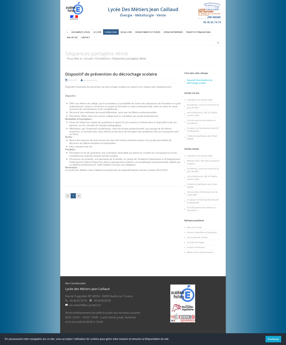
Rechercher (218, 43)
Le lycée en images (195, 242)
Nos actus (72, 37)
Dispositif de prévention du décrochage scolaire (111, 74)
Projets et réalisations (198, 32)
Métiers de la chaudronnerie (200, 252)
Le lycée (97, 32)
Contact (85, 37)
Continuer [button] (273, 339)
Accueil (88, 58)
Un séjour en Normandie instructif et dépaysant (203, 129)
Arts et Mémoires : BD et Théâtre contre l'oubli (202, 114)
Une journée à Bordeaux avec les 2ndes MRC (202, 193)
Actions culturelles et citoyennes (202, 232)
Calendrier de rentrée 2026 (199, 99)
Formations (111, 32)
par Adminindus (90, 80)
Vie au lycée (126, 32)
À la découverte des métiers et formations (201, 122)
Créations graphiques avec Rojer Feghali (202, 137)
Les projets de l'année (197, 237)
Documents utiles (81, 32)
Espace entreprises (173, 32)
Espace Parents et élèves (147, 32)
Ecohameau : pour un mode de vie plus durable (203, 106)
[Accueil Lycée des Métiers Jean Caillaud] (74, 19)
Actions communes (196, 247)
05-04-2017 (72, 80)
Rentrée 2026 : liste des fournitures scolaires (203, 162)
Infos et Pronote (194, 227)
